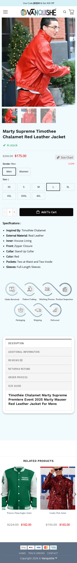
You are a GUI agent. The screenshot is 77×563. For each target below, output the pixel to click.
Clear (71, 163)
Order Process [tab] (17, 377)
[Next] (69, 62)
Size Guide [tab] (14, 386)
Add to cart (49, 212)
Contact (52, 553)
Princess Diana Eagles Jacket (19, 513)
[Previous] (7, 62)
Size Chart (67, 157)
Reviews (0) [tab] (15, 360)
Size (5, 179)
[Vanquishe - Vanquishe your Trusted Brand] (38, 12)
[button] (5, 12)
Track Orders (36, 553)
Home (22, 553)
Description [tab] (16, 343)
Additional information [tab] (23, 351)
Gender (6, 164)
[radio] (9, 171)
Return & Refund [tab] (19, 368)
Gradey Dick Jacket (57, 513)
